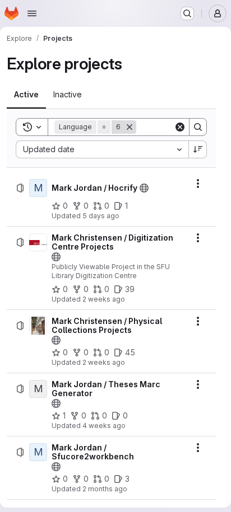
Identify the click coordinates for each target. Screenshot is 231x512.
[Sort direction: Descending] (198, 149)
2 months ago (104, 489)
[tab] (26, 95)
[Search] (198, 127)
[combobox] (102, 149)
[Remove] (129, 127)
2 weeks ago (103, 299)
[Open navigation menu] (32, 13)
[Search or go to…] (187, 13)
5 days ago (100, 216)
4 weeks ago (104, 425)
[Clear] (180, 127)
